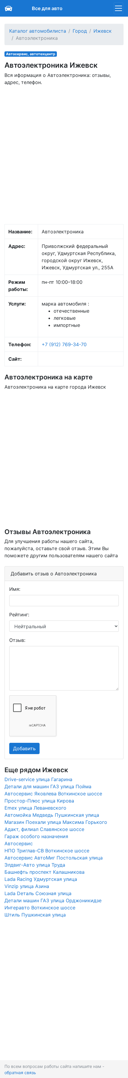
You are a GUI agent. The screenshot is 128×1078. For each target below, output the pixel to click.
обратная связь (20, 1072)
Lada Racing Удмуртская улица (40, 879)
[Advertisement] (64, 154)
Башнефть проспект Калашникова (44, 872)
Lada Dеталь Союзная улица (37, 893)
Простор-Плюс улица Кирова (39, 801)
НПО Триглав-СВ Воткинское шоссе (46, 851)
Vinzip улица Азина (26, 886)
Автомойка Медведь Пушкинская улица (51, 815)
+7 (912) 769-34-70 (64, 344)
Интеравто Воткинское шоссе (39, 908)
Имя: (14, 589)
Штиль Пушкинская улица (35, 915)
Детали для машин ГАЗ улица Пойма (47, 786)
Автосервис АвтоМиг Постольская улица (53, 858)
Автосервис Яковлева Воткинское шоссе (53, 794)
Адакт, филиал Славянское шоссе (44, 829)
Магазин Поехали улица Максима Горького (55, 822)
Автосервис (18, 843)
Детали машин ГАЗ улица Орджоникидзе (53, 900)
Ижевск (102, 31)
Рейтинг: (19, 615)
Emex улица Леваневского (35, 808)
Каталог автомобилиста (37, 31)
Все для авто (47, 8)
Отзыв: (17, 640)
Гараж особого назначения (36, 836)
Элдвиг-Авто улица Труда (34, 865)
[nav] (118, 8)
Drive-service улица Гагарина (38, 779)
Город (80, 31)
